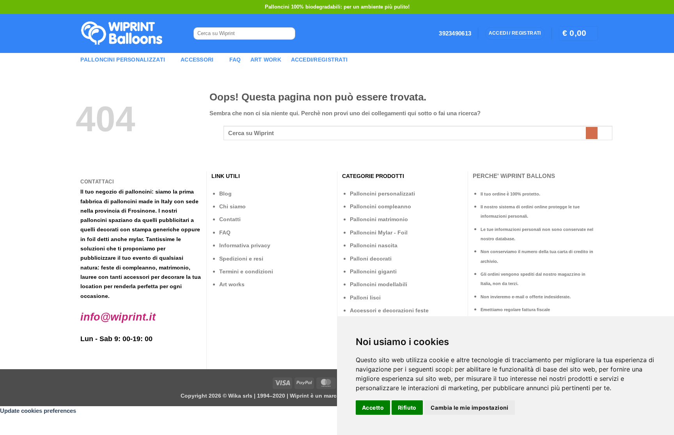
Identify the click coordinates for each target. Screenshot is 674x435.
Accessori (197, 60)
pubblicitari (174, 220)
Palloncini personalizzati (382, 193)
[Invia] (286, 33)
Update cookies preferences (38, 410)
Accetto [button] (373, 407)
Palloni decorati (371, 258)
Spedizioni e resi (241, 258)
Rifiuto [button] (407, 407)
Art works (232, 284)
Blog (225, 193)
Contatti (230, 219)
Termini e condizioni (246, 271)
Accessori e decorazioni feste (389, 310)
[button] (578, 33)
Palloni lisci (365, 297)
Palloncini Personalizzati (122, 60)
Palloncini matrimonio (379, 219)
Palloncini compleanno (380, 206)
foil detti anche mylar (115, 239)
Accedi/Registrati (319, 60)
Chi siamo (232, 206)
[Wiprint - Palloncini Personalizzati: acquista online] (122, 33)
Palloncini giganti (373, 271)
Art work (265, 60)
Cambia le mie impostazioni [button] (470, 407)
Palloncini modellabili (378, 284)
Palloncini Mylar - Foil (379, 232)
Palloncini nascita (373, 245)
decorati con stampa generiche (138, 229)
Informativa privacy (244, 245)
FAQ (235, 60)
